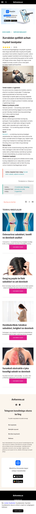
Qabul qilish (18, 511)
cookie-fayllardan (9, 503)
